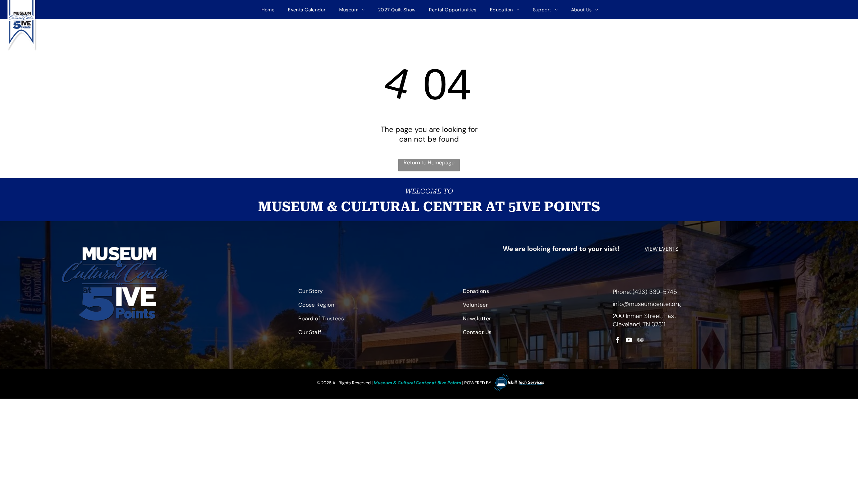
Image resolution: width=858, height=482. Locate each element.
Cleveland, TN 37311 (639, 324)
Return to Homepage (429, 162)
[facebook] (617, 340)
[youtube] (629, 340)
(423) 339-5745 (654, 292)
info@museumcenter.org (647, 304)
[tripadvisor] (640, 340)
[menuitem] (268, 9)
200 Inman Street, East (644, 316)
